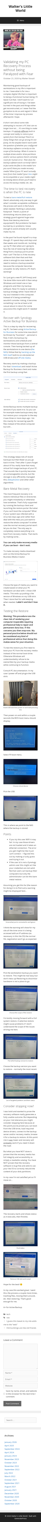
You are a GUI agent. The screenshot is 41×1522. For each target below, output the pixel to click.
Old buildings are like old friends (21, 1328)
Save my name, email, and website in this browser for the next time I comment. (21, 1394)
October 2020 (11, 1500)
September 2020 (12, 1503)
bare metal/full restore (22, 197)
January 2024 (11, 1456)
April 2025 (9, 1445)
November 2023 (12, 1459)
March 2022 (10, 1476)
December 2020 (12, 1493)
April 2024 (9, 1452)
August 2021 (10, 1486)
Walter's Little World (20, 8)
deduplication (14, 479)
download (16, 366)
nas (8, 1317)
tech (8, 1314)
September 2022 (12, 1469)
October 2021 (11, 1480)
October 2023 (11, 1462)
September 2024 (12, 1449)
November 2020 (12, 1497)
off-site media (24, 358)
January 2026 (11, 1442)
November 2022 (12, 1466)
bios (30, 174)
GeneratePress (20, 1518)
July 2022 (9, 1473)
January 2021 (11, 1490)
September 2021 (12, 1483)
